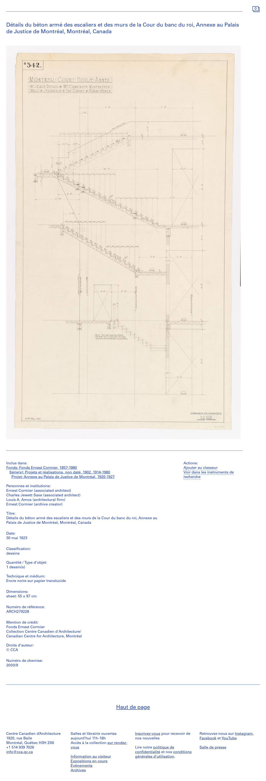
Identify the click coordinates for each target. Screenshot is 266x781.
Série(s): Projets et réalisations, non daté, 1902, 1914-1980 (59, 473)
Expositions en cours (89, 761)
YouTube (229, 738)
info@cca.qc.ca (19, 752)
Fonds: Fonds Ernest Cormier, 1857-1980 (41, 468)
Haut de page (133, 707)
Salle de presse (213, 748)
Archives (78, 770)
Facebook (208, 738)
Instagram (244, 734)
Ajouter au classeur (200, 468)
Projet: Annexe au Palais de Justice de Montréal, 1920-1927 (63, 477)
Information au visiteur (91, 757)
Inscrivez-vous (147, 734)
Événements (81, 766)
